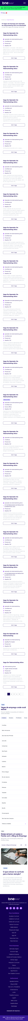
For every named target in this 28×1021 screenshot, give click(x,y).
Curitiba (4, 725)
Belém (4, 766)
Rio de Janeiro (6, 777)
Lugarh (14, 998)
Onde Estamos (14, 989)
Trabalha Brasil (14, 1003)
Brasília (4, 803)
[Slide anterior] (21, 845)
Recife (3, 808)
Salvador (4, 756)
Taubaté (4, 792)
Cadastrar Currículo (14, 919)
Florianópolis (5, 813)
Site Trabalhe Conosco (14, 973)
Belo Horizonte (6, 730)
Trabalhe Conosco (14, 995)
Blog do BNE (14, 984)
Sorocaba (4, 797)
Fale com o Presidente (14, 986)
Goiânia (4, 761)
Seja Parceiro (14, 970)
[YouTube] (21, 908)
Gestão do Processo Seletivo (14, 957)
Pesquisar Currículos (14, 962)
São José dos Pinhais (7, 735)
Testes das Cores (14, 938)
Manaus (4, 787)
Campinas (4, 746)
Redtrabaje (14, 1006)
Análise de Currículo (14, 921)
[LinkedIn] (7, 908)
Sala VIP (14, 932)
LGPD (14, 992)
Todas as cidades (6, 823)
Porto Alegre (5, 772)
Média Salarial (14, 927)
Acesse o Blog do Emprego (9, 845)
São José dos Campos (8, 818)
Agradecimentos (14, 981)
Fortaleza (4, 782)
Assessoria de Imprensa (13, 1010)
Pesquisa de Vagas (14, 930)
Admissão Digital (14, 948)
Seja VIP (14, 935)
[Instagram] (14, 908)
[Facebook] (10, 908)
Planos (14, 965)
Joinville (4, 740)
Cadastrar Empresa (14, 954)
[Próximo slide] (25, 845)
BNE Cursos (14, 1000)
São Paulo (4, 751)
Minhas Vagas (14, 959)
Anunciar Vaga (14, 951)
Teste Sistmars (14, 941)
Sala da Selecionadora (14, 968)
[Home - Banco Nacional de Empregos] (8, 3)
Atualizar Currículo (14, 916)
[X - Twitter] (17, 908)
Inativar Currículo (14, 924)
